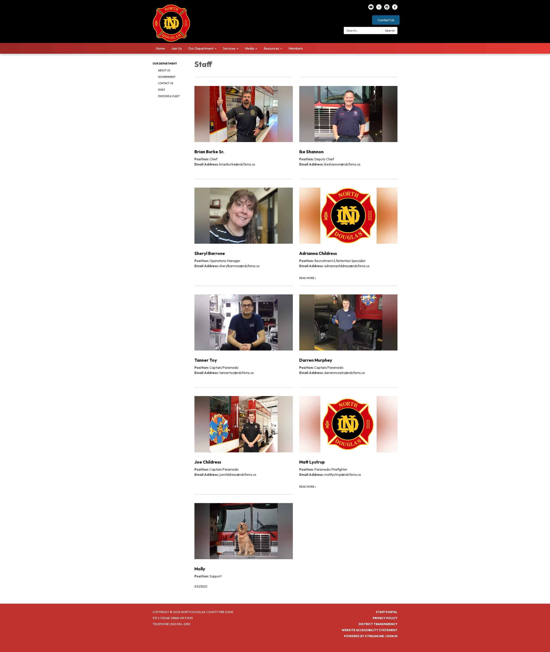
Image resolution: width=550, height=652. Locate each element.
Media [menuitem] (249, 48)
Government (167, 76)
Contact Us (385, 20)
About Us (164, 70)
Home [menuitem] (160, 48)
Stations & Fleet (169, 96)
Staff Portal (386, 612)
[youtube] (371, 8)
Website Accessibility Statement (369, 630)
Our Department (165, 63)
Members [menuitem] (296, 48)
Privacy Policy (385, 618)
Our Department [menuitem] (200, 48)
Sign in (391, 636)
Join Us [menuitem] (176, 48)
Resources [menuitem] (271, 48)
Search (390, 30)
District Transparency (378, 624)
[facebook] (394, 8)
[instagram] (387, 8)
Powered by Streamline (364, 636)
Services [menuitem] (229, 48)
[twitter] (379, 8)
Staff (161, 89)
